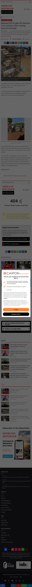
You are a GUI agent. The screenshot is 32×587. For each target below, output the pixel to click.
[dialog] (16, 293)
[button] (16, 290)
